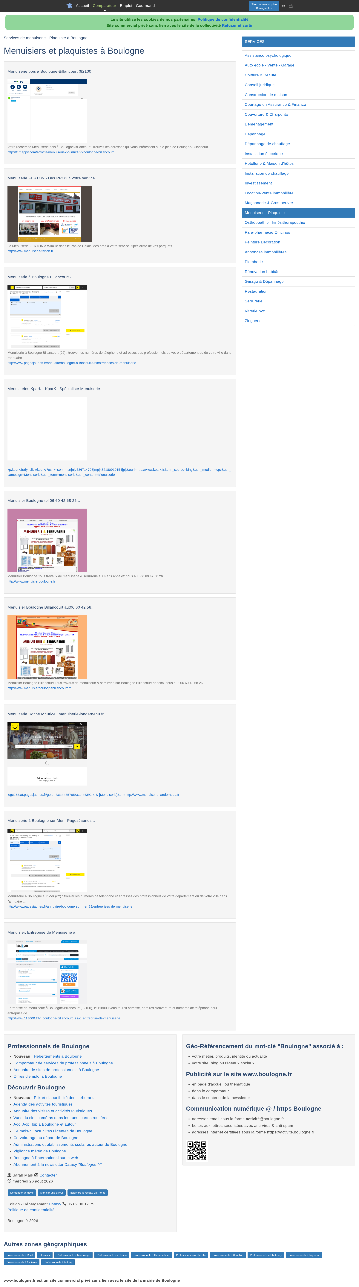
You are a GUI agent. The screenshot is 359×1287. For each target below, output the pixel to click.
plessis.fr (45, 1254)
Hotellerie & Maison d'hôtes (269, 163)
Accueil (82, 5)
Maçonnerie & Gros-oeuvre (269, 203)
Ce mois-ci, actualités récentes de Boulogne (52, 1131)
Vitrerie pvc (255, 311)
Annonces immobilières (266, 252)
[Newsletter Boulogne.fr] (283, 5)
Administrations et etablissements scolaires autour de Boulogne (70, 1144)
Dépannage (255, 134)
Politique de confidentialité (223, 19)
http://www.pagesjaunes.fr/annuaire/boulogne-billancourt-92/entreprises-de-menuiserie (71, 363)
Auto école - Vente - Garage (269, 65)
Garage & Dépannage (264, 281)
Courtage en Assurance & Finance (275, 104)
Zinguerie (253, 321)
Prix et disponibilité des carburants (65, 1097)
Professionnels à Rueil (20, 1254)
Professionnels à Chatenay (266, 1254)
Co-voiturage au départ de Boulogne (45, 1138)
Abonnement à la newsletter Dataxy (57, 1164)
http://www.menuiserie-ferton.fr (30, 251)
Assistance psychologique (268, 55)
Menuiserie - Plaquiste (265, 212)
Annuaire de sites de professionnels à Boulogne (56, 1070)
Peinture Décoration (262, 242)
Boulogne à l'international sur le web (45, 1158)
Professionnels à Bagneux (304, 1254)
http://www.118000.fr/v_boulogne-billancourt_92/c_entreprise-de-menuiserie (63, 1018)
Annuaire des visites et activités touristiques (52, 1111)
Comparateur (104, 5)
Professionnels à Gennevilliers (151, 1254)
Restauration (256, 291)
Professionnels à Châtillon (228, 1254)
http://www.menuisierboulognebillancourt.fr (39, 688)
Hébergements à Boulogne (58, 1056)
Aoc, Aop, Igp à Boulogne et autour (44, 1124)
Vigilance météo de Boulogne (39, 1151)
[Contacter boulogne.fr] (290, 5)
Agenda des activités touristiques (43, 1104)
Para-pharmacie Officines (267, 232)
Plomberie (254, 262)
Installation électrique (264, 153)
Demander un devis (21, 1192)
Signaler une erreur (51, 1192)
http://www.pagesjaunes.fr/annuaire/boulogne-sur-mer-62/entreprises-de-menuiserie (69, 906)
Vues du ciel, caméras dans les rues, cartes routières (60, 1117)
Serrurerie (254, 301)
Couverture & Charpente (266, 114)
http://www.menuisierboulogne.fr (31, 581)
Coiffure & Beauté (260, 75)
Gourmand (145, 5)
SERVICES (255, 41)
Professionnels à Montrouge (73, 1254)
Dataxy (55, 1204)
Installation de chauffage (267, 173)
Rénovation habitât (261, 271)
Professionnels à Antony (58, 1262)
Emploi (126, 5)
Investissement (258, 183)
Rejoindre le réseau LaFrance (87, 1192)
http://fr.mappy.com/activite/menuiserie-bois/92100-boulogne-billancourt (60, 152)
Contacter (48, 1175)
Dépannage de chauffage (267, 144)
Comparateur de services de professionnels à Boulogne (63, 1063)
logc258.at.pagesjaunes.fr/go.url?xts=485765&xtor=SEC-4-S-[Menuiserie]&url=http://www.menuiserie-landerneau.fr (93, 795)
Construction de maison (266, 95)
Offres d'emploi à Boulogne (37, 1076)
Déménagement (259, 124)
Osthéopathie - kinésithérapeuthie (275, 222)
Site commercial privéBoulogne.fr (264, 6)
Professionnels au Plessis (112, 1254)
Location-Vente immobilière (269, 193)
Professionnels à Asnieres (22, 1262)
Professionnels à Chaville (191, 1254)
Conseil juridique (260, 85)
